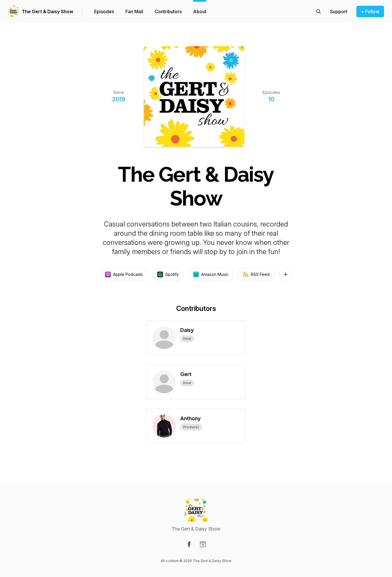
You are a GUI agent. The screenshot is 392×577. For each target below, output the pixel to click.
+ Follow (370, 11)
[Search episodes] (318, 11)
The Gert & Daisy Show (47, 11)
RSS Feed (260, 274)
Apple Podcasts (128, 274)
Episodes (104, 11)
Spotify (172, 274)
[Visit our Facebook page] (189, 544)
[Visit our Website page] (203, 544)
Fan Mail (134, 11)
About (199, 11)
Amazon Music (214, 274)
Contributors (168, 11)
